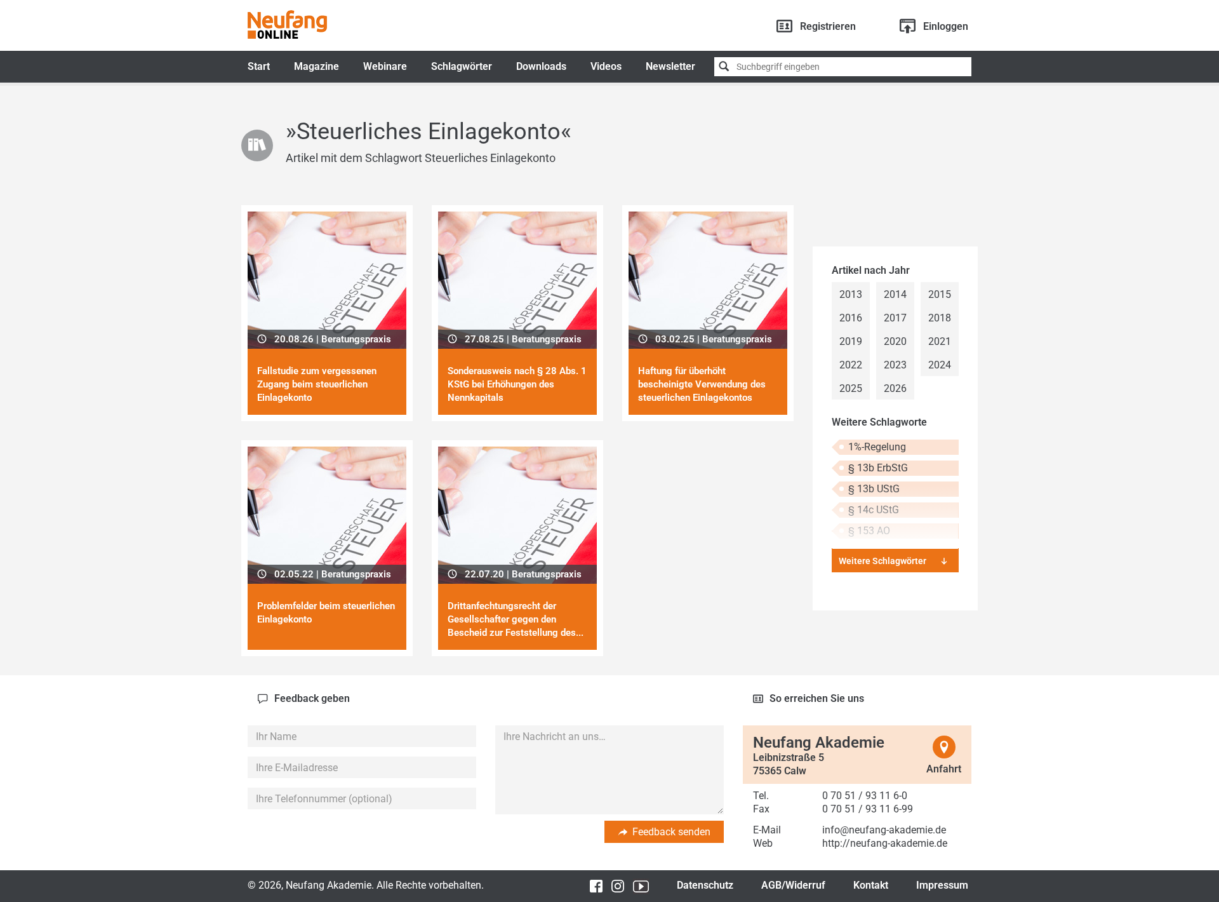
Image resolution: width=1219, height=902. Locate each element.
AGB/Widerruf (793, 885)
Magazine (316, 66)
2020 (895, 341)
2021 (939, 341)
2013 (850, 294)
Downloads (541, 66)
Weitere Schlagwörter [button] (882, 561)
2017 (895, 318)
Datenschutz (705, 885)
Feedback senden (671, 832)
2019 (850, 341)
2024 (939, 365)
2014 (895, 294)
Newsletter (670, 66)
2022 (850, 365)
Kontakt (870, 885)
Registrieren (828, 26)
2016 (850, 318)
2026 (895, 388)
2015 (939, 294)
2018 (939, 318)
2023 (895, 365)
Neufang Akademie (287, 24)
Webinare (385, 66)
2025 (850, 388)
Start (259, 66)
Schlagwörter (461, 66)
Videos (606, 66)
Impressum (942, 885)
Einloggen (945, 26)
